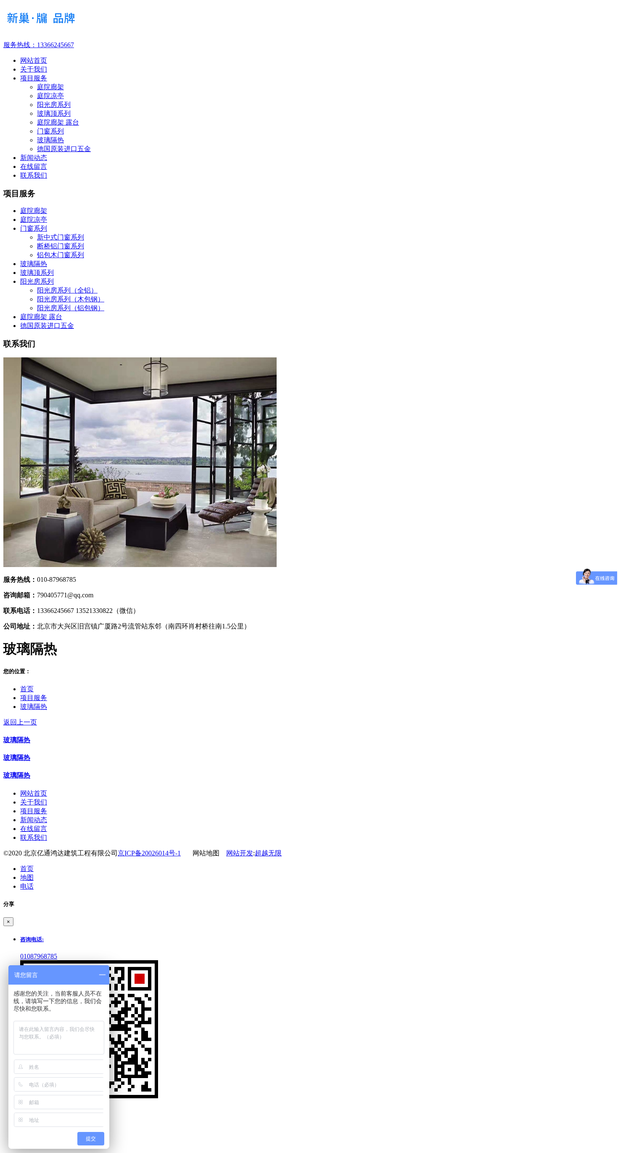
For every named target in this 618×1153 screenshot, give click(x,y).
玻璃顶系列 (54, 113)
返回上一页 (20, 722)
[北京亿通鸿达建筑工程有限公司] (309, 20)
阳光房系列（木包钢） (70, 299)
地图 (27, 877)
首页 (27, 688)
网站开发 (239, 853)
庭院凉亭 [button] (33, 219)
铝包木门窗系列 (60, 254)
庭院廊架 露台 (58, 122)
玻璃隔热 (50, 140)
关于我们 (33, 802)
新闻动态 (33, 819)
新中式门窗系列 (60, 237)
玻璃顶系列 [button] (37, 272)
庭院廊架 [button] (33, 210)
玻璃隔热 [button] (33, 263)
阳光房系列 (54, 104)
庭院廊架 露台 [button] (41, 316)
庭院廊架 (50, 87)
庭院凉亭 (50, 95)
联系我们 (33, 837)
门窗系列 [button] (33, 228)
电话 (27, 886)
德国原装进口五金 (64, 148)
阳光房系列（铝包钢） (70, 308)
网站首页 (33, 793)
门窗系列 (50, 131)
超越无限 (268, 853)
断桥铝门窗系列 (60, 246)
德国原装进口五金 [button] (47, 325)
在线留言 (33, 828)
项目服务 (33, 697)
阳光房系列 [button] (37, 281)
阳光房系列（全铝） (67, 290)
